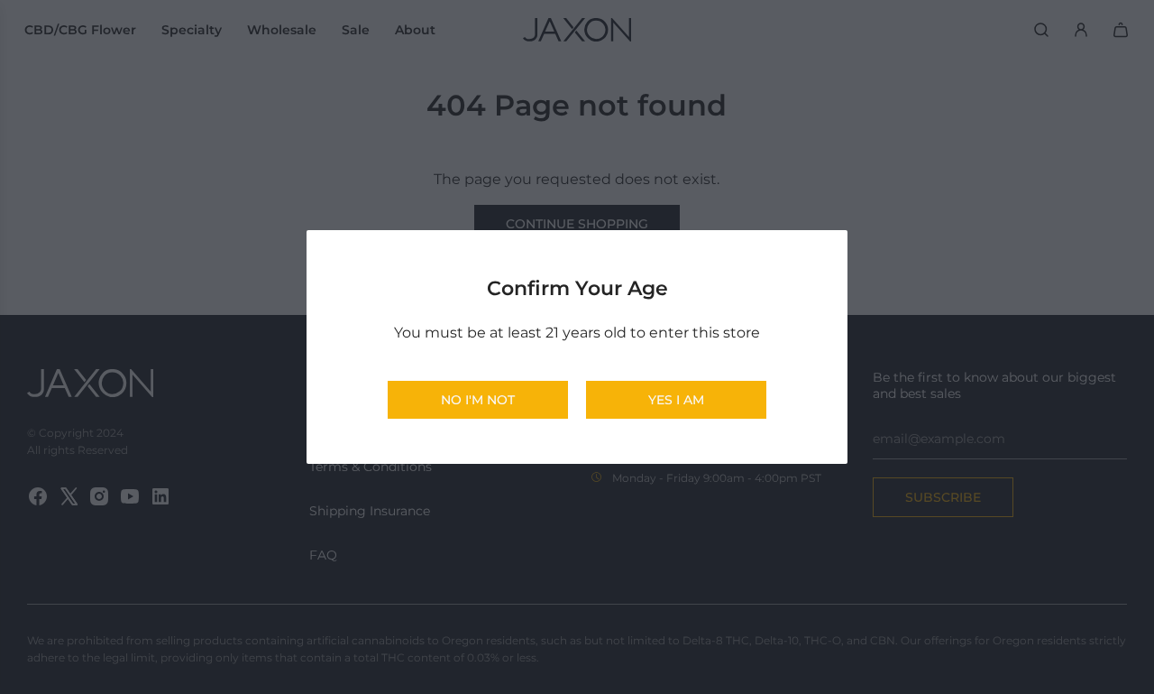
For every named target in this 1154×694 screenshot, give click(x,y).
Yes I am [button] (676, 400)
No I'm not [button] (478, 400)
